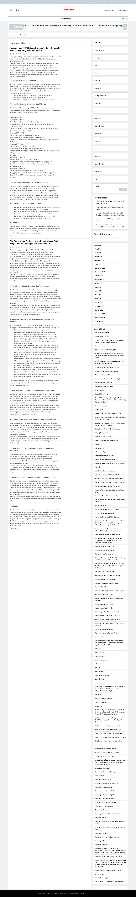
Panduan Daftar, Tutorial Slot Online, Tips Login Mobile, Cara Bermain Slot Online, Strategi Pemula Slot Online (110, 566)
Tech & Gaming (99, 776)
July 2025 (98, 287)
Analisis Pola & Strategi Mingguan (105, 350)
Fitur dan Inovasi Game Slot (103, 382)
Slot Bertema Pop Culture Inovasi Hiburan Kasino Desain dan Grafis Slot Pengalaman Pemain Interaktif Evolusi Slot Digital (110, 689)
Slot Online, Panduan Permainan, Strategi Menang (110, 737)
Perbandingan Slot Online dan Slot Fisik (107, 612)
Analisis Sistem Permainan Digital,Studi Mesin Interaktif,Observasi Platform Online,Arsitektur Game (109, 356)
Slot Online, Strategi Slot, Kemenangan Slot (108, 741)
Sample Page (65, 19)
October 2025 (99, 276)
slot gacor (98, 58)
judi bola (97, 467)
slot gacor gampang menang (104, 698)
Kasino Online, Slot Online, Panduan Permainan (109, 478)
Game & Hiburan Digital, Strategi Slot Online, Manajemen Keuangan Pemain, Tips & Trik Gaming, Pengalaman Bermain (110, 400)
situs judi (98, 648)
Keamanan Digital (100, 505)
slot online (98, 149)
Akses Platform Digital (102, 336)
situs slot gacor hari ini (102, 675)
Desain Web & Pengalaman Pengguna (106, 371)
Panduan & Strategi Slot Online (104, 546)
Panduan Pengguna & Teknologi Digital (107, 583)
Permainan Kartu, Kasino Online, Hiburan (107, 619)
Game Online (99, 409)
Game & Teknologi (100, 406)
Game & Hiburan (100, 390)
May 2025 (98, 295)
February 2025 (99, 306)
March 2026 (98, 257)
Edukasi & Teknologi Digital (103, 375)
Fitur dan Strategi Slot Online (104, 386)
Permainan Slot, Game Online (104, 629)
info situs (98, 444)
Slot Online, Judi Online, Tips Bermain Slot (108, 729)
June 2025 (98, 291)
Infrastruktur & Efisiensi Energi (104, 456)
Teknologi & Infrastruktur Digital (105, 791)
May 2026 (98, 249)
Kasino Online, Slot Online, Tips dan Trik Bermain (110, 482)
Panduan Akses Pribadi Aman (104, 554)
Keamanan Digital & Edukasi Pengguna (107, 509)
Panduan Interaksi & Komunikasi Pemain (107, 575)
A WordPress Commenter (103, 238)
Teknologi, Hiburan (101, 841)
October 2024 (99, 321)
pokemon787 (99, 637)
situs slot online (100, 679)
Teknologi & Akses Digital (103, 779)
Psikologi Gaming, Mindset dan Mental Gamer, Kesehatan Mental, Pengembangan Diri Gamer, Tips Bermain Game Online (109, 643)
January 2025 (99, 310)
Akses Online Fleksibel (102, 332)
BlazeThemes (80, 893)
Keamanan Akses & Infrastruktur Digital (107, 496)
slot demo (50, 270)
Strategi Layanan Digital (102, 768)
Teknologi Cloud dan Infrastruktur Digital (107, 814)
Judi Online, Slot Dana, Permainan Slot (107, 475)
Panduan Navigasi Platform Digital (105, 579)
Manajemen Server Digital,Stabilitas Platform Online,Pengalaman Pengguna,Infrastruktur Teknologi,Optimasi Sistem (109, 540)
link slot (97, 73)
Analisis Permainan (101, 346)
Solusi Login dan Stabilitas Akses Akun (107, 752)
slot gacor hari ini (100, 702)
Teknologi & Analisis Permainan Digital (107, 783)
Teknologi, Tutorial (101, 845)
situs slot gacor (100, 126)
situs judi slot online (101, 664)
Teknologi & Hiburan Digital (103, 787)
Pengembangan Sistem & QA (104, 604)
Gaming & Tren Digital (102, 433)
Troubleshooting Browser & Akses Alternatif (108, 870)
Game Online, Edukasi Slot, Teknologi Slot (108, 413)
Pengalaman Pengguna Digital (104, 594)
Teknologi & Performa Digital (104, 806)
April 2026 (98, 253)
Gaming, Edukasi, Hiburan (103, 436)
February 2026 (99, 260)
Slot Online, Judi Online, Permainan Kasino (108, 726)
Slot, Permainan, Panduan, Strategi (105, 749)
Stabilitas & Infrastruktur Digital (105, 756)
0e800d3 (14, 54)
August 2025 (99, 283)
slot (96, 65)
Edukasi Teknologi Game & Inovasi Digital (108, 379)
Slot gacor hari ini (100, 96)
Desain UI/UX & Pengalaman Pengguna (107, 367)
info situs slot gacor (101, 452)
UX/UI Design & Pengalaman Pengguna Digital (109, 882)
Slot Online (98, 706)
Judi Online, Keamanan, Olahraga (105, 471)
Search (96, 186)
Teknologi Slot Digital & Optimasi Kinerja (107, 837)
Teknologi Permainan (101, 833)
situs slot (98, 103)
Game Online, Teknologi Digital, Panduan (107, 429)
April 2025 (98, 298)
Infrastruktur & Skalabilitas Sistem (105, 459)
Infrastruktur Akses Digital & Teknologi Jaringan (110, 463)
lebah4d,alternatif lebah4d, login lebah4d (107, 535)
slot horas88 (21, 77)
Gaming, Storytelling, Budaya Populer (106, 440)
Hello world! (117, 238)
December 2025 (100, 268)
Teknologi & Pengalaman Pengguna (106, 802)
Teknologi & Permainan (102, 810)
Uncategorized (99, 874)
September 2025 (100, 279)
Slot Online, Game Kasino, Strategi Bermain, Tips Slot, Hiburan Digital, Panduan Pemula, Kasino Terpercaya (110, 720)
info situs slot (99, 448)
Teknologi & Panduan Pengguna (105, 798)
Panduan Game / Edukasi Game (105, 572)
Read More (13, 236)
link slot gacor (99, 50)
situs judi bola (99, 652)
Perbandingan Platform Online (104, 608)
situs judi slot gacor (101, 660)
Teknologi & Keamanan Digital (104, 795)
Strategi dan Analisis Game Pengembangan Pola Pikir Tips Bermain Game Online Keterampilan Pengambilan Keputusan (110, 762)
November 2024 (100, 318)
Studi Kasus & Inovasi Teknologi (105, 772)
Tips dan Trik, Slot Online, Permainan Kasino (108, 856)
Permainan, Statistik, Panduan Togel (106, 633)
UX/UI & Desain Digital (102, 878)
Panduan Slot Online (101, 587)
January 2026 (99, 264)
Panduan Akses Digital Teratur (104, 550)
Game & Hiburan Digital (102, 394)
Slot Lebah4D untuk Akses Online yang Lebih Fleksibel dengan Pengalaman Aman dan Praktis (38, 26)
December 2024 (100, 314)
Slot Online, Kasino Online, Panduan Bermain (108, 733)
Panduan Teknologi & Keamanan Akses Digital (109, 591)
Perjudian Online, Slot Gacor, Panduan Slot (108, 616)
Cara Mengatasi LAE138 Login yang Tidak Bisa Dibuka (98, 2)
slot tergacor (99, 745)
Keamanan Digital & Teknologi (104, 513)
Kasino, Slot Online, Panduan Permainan (107, 486)
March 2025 (98, 302)
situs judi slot (99, 656)
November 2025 (100, 272)
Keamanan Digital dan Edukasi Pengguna (107, 517)
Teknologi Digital (100, 817)
